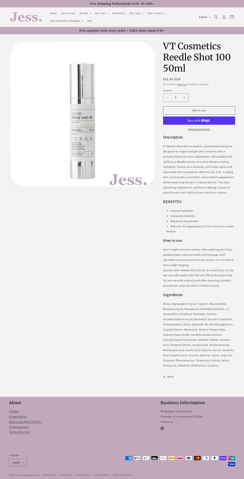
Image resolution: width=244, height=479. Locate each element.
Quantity (167, 90)
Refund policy (49, 475)
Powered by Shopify (30, 475)
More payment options (199, 129)
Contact (14, 411)
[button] (85, 13)
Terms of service (83, 475)
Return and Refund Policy (25, 422)
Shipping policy (19, 427)
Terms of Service (19, 432)
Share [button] (170, 376)
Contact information (122, 475)
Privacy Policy (17, 416)
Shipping (181, 84)
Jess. (18, 475)
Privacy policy (66, 475)
